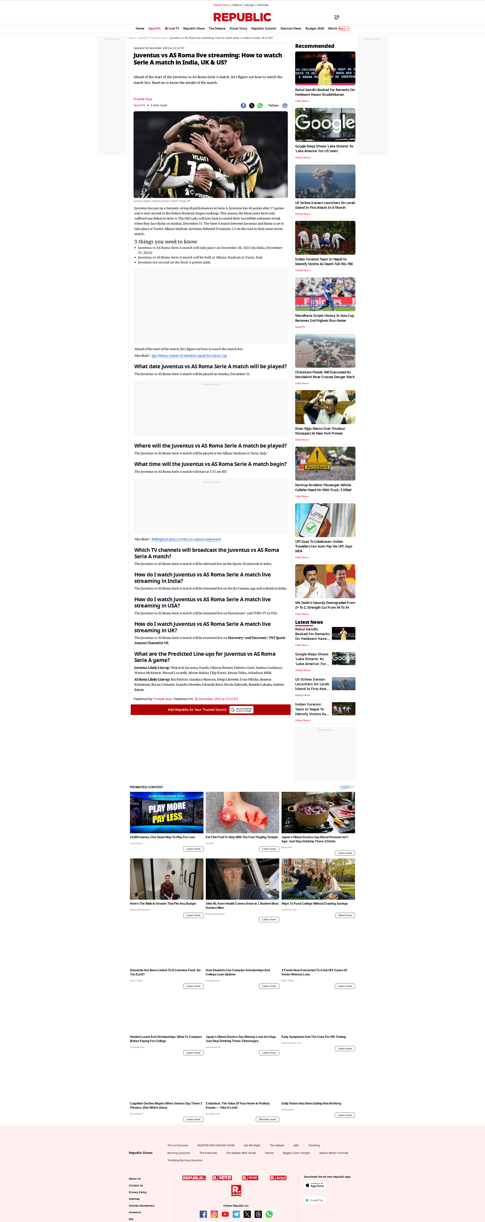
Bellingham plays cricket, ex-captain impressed (186, 539)
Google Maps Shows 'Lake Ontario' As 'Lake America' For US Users (324, 148)
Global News (303, 157)
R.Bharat (237, 5)
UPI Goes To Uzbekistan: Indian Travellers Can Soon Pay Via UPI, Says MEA (323, 546)
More (342, 28)
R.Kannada (262, 5)
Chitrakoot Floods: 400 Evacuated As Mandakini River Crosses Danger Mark (325, 374)
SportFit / (143, 38)
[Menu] (335, 17)
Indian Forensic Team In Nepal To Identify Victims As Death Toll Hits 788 (324, 261)
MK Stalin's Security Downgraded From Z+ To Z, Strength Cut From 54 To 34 (325, 605)
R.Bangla (249, 5)
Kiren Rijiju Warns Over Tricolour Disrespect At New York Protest (320, 431)
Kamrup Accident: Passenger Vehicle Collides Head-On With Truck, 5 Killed (323, 487)
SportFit (139, 105)
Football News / (159, 38)
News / (133, 38)
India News (302, 101)
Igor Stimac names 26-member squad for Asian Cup (189, 355)
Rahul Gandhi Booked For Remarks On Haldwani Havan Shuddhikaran (325, 92)
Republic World (221, 5)
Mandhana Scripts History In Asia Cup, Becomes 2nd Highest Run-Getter (324, 318)
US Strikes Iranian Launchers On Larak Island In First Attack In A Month (325, 205)
